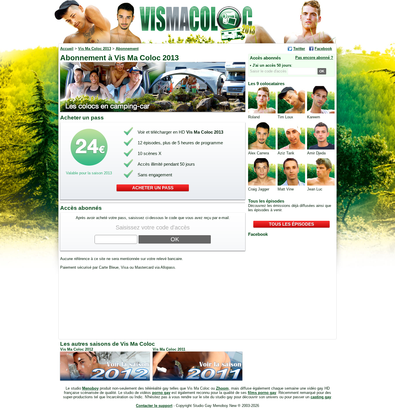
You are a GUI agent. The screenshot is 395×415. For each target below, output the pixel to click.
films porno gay (262, 392)
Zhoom (222, 388)
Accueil (66, 48)
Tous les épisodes (291, 224)
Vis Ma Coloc (197, 21)
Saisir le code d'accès (269, 71)
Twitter (299, 48)
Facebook (323, 48)
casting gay (321, 397)
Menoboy (90, 388)
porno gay (161, 392)
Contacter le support (154, 405)
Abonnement (127, 48)
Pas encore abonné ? (314, 57)
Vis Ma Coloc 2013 (94, 48)
